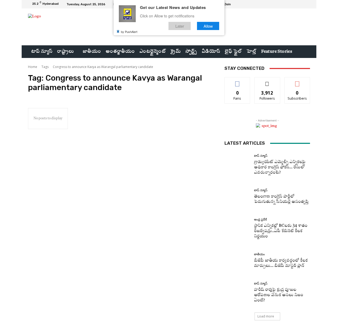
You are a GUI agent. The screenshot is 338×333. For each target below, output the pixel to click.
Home (32, 67)
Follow (267, 81)
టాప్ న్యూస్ (260, 155)
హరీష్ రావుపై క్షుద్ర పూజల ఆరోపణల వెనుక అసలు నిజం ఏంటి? (278, 295)
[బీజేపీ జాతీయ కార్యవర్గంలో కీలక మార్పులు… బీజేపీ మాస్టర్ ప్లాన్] (237, 260)
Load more (265, 316)
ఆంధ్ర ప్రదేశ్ (260, 219)
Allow (208, 26)
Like (237, 81)
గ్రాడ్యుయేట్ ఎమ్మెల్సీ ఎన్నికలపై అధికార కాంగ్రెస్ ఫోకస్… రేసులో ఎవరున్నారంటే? (280, 167)
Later (179, 26)
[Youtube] (307, 4)
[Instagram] (294, 4)
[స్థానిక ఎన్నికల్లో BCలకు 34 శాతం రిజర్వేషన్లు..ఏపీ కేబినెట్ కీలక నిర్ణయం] (237, 228)
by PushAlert (129, 32)
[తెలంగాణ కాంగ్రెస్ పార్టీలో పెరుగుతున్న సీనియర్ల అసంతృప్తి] (237, 196)
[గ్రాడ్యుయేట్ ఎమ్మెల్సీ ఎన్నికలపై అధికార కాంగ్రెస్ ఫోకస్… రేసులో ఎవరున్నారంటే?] (237, 165)
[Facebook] (288, 4)
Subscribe (297, 81)
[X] (300, 4)
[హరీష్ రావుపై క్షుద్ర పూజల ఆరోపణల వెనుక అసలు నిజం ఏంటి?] (237, 292)
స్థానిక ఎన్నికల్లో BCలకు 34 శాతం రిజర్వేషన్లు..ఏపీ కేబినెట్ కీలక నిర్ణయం (280, 231)
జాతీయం (259, 254)
